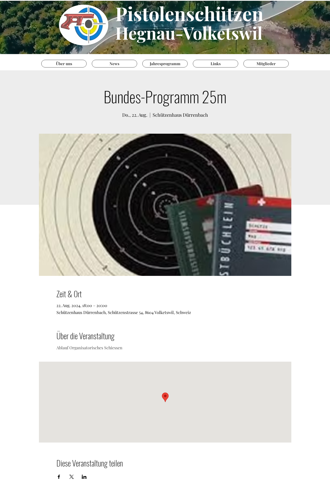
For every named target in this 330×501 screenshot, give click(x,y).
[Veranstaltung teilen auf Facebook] (58, 477)
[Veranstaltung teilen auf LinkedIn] (84, 477)
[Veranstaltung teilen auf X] (71, 477)
